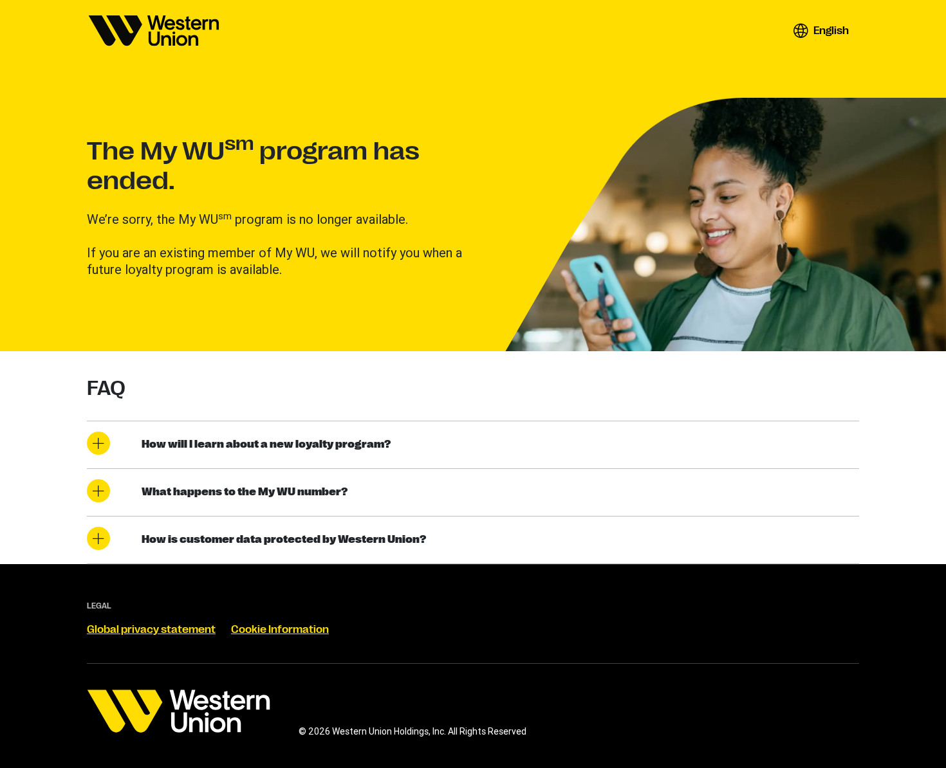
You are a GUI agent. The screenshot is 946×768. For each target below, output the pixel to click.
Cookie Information (280, 629)
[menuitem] (154, 30)
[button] (821, 30)
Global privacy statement (151, 629)
